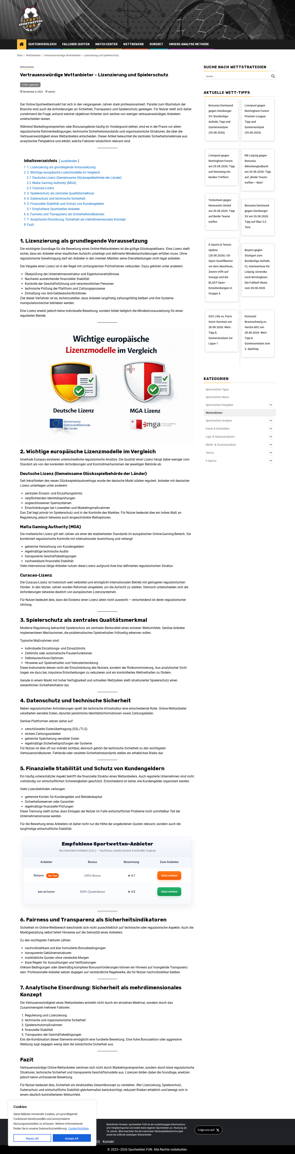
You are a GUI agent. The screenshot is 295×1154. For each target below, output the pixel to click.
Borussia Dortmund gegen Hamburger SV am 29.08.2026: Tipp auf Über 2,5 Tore (257, 216)
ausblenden (69, 161)
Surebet (156, 44)
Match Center (106, 44)
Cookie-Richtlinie (78, 1128)
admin (51, 91)
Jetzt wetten (169, 875)
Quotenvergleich (42, 44)
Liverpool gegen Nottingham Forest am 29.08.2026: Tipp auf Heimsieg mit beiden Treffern (222, 166)
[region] (52, 1123)
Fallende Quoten (76, 44)
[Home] (21, 44)
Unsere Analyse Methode (189, 44)
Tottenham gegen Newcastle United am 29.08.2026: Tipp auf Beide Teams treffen (222, 210)
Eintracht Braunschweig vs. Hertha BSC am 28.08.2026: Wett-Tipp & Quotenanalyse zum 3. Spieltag (257, 332)
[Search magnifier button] (273, 76)
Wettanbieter (27, 67)
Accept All (71, 1138)
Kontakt (108, 1142)
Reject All (32, 1138)
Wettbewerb (133, 44)
